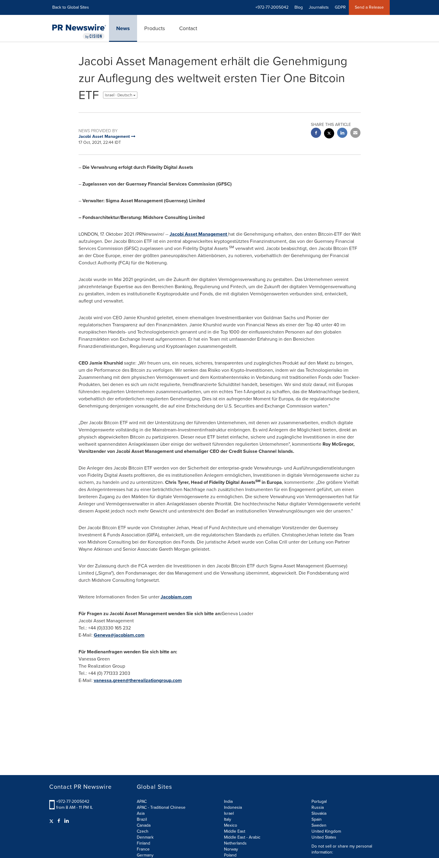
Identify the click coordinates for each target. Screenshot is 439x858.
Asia (141, 813)
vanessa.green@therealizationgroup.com (138, 680)
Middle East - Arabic (242, 837)
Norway (231, 849)
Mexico (230, 825)
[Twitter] (52, 821)
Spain (316, 819)
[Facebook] (59, 821)
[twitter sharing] (329, 134)
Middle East (234, 831)
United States (323, 837)
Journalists (319, 7)
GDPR (340, 7)
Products (154, 28)
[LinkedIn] (66, 821)
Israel (229, 813)
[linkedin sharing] (342, 133)
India (228, 801)
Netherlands (235, 843)
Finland (143, 843)
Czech (142, 831)
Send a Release (369, 7)
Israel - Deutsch (119, 95)
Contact (188, 28)
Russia (317, 807)
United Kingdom (326, 831)
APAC (142, 801)
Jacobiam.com (176, 596)
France (143, 849)
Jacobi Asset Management (199, 234)
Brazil (142, 819)
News (123, 28)
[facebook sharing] (316, 133)
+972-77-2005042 (72, 801)
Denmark (145, 837)
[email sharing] (355, 133)
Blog (298, 7)
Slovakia (318, 813)
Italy (227, 819)
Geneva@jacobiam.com (119, 635)
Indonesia (233, 807)
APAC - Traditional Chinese (161, 807)
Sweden (318, 825)
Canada (144, 825)
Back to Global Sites (70, 7)
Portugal (319, 801)
